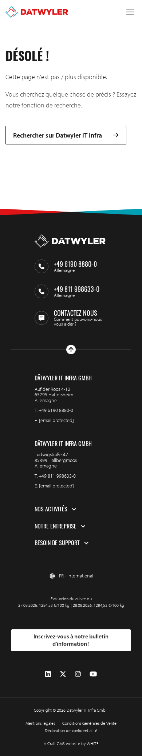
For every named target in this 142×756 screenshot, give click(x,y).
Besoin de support (57, 543)
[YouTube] (93, 674)
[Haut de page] (71, 349)
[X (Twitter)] (63, 674)
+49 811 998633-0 (57, 476)
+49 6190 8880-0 (56, 410)
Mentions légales (40, 723)
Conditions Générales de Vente (89, 723)
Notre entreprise (55, 526)
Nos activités (51, 509)
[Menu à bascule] (130, 12)
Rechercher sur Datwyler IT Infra (57, 135)
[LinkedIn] (48, 674)
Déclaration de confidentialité (71, 730)
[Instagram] (78, 674)
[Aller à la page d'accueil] (36, 12)
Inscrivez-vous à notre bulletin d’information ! (71, 640)
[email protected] (56, 420)
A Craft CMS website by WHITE (71, 743)
